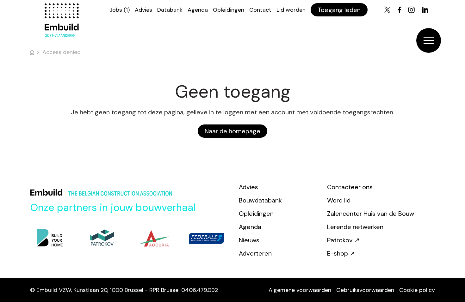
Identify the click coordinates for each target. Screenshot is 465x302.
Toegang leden (339, 10)
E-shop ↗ (341, 253)
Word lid (338, 200)
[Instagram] (411, 10)
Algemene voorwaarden (300, 290)
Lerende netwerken (355, 227)
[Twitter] (387, 10)
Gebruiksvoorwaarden (365, 290)
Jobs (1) (119, 10)
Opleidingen (228, 10)
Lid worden (291, 10)
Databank (170, 10)
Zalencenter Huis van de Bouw (370, 213)
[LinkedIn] (425, 10)
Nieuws (249, 240)
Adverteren (255, 253)
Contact (260, 10)
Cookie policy (417, 290)
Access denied (61, 52)
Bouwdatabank (260, 200)
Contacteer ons (350, 187)
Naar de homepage (232, 131)
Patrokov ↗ (343, 240)
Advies (143, 10)
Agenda (198, 10)
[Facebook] (399, 10)
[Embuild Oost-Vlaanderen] (61, 20)
